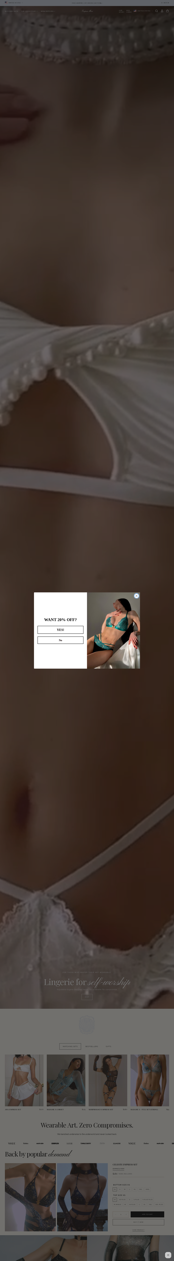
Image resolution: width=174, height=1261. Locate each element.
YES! (60, 630)
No (60, 640)
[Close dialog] (136, 595)
